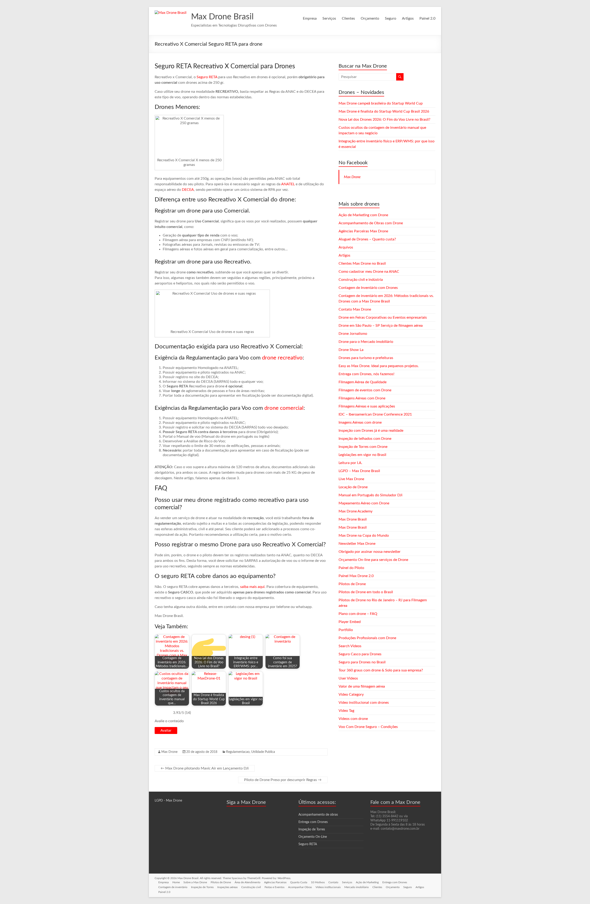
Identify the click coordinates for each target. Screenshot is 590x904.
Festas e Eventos (274, 887)
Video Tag (346, 710)
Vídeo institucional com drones (364, 702)
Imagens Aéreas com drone (360, 422)
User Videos (348, 678)
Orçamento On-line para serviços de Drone (373, 560)
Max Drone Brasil (222, 17)
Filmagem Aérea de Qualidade (362, 382)
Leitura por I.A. (350, 463)
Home (176, 882)
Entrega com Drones (313, 822)
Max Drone (169, 752)
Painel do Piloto (351, 568)
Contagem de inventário (172, 887)
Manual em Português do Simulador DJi (370, 495)
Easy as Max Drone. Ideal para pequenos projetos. (379, 366)
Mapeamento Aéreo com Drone (364, 503)
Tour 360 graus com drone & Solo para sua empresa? (381, 670)
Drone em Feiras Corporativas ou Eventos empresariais (383, 317)
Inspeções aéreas (227, 887)
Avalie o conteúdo (169, 721)
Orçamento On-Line (312, 836)
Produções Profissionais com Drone (367, 638)
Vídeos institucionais (328, 887)
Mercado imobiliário (356, 887)
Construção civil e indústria (361, 279)
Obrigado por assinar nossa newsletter (370, 552)
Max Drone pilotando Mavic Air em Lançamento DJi (205, 768)
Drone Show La (351, 350)
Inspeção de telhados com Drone (365, 438)
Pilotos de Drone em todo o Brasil (366, 592)
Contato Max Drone (355, 309)
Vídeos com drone (353, 719)
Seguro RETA (207, 77)
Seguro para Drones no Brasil (362, 662)
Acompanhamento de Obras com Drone (371, 223)
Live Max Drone (351, 479)
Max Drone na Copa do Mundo (364, 535)
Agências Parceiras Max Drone (363, 231)
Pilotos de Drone (352, 584)
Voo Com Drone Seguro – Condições (368, 727)
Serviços (329, 18)
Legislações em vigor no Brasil (362, 455)
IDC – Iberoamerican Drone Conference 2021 (375, 414)
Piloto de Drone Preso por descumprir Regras (283, 780)
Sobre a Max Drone (195, 882)
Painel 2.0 (427, 18)
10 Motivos (318, 882)
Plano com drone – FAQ (358, 614)
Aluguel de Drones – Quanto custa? (367, 239)
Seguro (390, 18)
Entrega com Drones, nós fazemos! (366, 374)
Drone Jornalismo (353, 333)
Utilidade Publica (263, 752)
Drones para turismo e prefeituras (366, 358)
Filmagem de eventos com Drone (365, 390)
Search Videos (350, 646)
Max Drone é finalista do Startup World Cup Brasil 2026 (384, 111)
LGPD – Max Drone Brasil (359, 471)
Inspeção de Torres (311, 829)
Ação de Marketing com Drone (363, 215)
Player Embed (350, 622)
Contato (333, 882)
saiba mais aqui (252, 587)
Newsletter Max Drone (357, 543)
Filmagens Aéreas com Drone (362, 398)
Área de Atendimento (247, 882)
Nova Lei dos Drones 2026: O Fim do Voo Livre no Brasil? (384, 119)
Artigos (408, 18)
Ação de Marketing (367, 882)
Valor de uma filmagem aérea (362, 686)
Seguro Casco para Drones (360, 654)
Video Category (351, 694)
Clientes (348, 18)
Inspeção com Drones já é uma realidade (371, 430)
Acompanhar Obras (300, 887)
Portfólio (346, 630)
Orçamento (370, 18)
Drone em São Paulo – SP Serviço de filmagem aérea (381, 325)
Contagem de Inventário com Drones (368, 288)
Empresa (310, 18)
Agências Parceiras (275, 882)
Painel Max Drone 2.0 (356, 576)
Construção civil (251, 887)
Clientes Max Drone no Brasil (362, 263)
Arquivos (346, 247)
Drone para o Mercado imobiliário (366, 342)
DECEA (188, 190)
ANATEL (288, 184)
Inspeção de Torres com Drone (363, 447)
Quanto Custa (298, 882)
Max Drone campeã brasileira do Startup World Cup (381, 103)
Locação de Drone (353, 487)
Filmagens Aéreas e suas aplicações (367, 406)
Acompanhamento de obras (318, 814)
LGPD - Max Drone (168, 800)
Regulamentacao (238, 752)
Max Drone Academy (355, 511)
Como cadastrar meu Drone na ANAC (369, 271)
